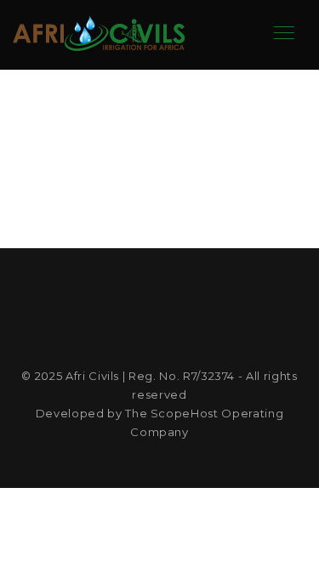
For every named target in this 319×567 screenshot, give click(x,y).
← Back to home (159, 192)
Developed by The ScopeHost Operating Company (159, 422)
